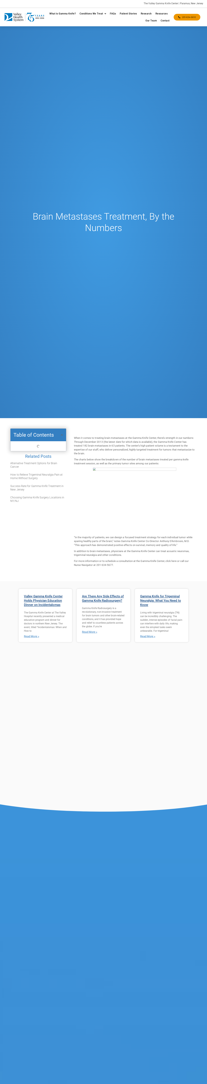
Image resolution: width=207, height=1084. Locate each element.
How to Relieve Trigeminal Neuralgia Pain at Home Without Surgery (36, 476)
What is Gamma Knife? (62, 13)
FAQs (113, 13)
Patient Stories (128, 13)
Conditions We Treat (91, 13)
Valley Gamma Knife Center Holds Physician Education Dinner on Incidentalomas (43, 600)
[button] (62, 435)
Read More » (31, 636)
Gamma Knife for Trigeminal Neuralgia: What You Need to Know (160, 600)
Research (146, 13)
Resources (161, 13)
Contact (165, 20)
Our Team (151, 20)
